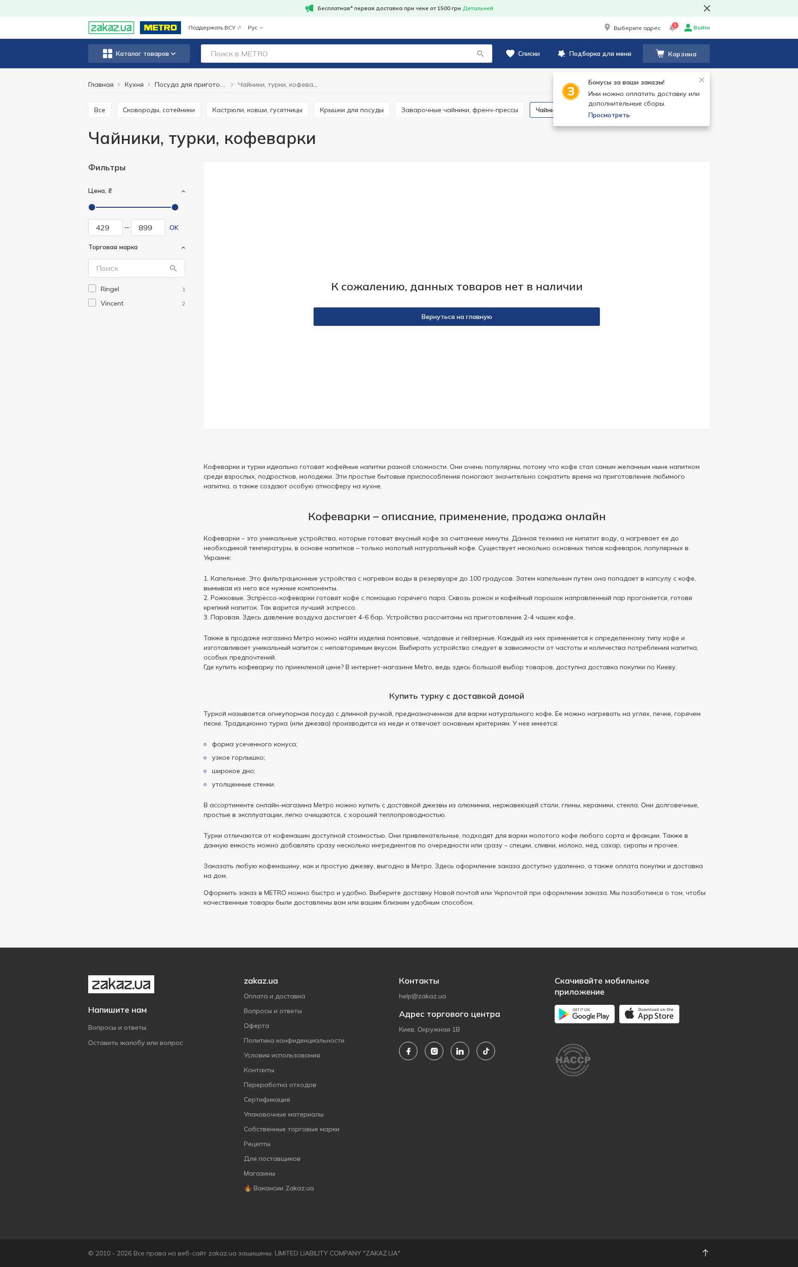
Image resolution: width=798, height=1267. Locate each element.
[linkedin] (460, 1051)
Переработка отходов (280, 1085)
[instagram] (434, 1051)
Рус (252, 27)
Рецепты (257, 1144)
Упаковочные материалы (284, 1114)
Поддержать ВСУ (212, 27)
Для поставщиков (272, 1158)
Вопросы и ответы (117, 1027)
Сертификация (267, 1099)
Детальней (478, 8)
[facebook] (408, 1051)
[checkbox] (92, 288)
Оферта (256, 1025)
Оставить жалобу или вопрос (135, 1043)
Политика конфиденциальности (294, 1040)
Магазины (259, 1173)
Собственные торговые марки (291, 1129)
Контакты (259, 1070)
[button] (631, 28)
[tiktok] (486, 1051)
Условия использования (282, 1055)
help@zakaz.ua (422, 996)
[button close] (707, 8)
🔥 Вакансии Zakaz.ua (279, 1188)
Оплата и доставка (274, 996)
